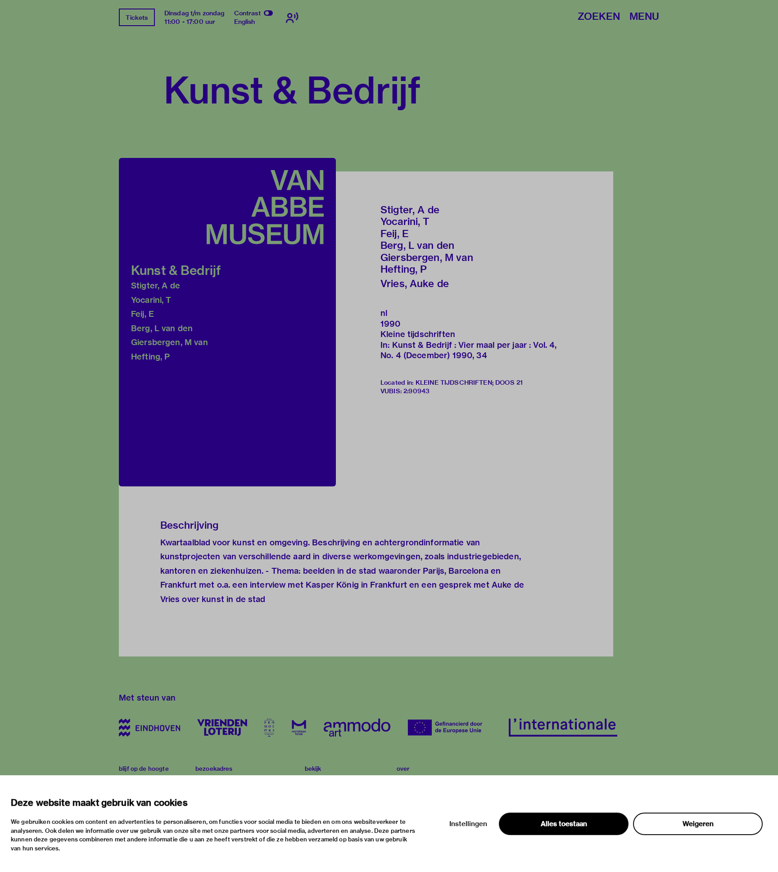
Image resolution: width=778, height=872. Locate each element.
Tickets (137, 17)
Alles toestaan (564, 823)
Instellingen (468, 823)
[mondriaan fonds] (299, 728)
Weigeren (698, 823)
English (244, 22)
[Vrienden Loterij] (222, 728)
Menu (644, 16)
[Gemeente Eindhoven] (149, 728)
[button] (227, 322)
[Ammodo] (357, 728)
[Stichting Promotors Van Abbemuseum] (269, 728)
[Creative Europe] (450, 728)
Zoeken (599, 16)
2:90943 (416, 391)
